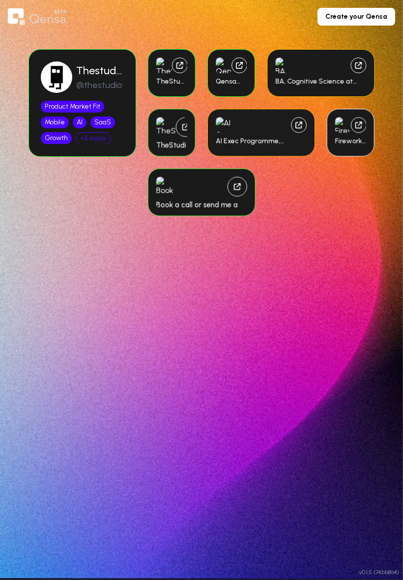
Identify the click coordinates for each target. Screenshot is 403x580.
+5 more (93, 138)
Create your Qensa (356, 16)
